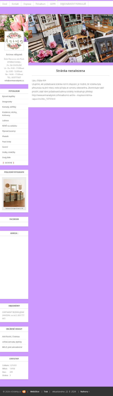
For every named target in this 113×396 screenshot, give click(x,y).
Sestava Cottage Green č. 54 (14, 208)
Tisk (46, 391)
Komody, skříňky (9, 107)
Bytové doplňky (8, 96)
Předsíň (5, 136)
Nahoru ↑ (85, 391)
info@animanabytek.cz (14, 80)
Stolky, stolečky (8, 152)
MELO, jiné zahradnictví (12, 347)
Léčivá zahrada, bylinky (12, 342)
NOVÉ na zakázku (9, 126)
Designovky (7, 101)
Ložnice (5, 120)
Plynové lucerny (8, 131)
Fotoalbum (40, 3)
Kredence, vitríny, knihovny (9, 114)
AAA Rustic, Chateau (11, 336)
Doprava (27, 3)
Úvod (4, 3)
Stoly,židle (6, 157)
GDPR (52, 3)
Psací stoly (6, 141)
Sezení (5, 147)
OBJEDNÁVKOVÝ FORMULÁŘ (73, 3)
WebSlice (34, 391)
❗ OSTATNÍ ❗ (8, 163)
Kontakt (15, 3)
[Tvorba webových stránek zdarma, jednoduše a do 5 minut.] (24, 391)
